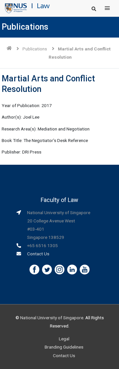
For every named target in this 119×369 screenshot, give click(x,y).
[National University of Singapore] (16, 8)
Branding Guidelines (64, 347)
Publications (34, 48)
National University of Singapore (51, 317)
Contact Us (38, 253)
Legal (64, 338)
